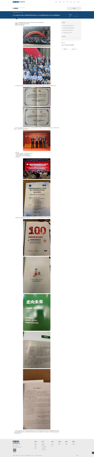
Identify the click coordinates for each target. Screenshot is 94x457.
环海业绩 (59, 441)
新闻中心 (19, 12)
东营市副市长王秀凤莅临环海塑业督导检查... (68, 25)
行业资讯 (74, 8)
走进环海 (36, 441)
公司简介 (36, 443)
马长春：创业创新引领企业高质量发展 (68, 30)
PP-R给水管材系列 (44, 449)
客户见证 (59, 444)
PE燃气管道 (43, 444)
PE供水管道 (43, 443)
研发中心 (52, 444)
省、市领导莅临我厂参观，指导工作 (67, 32)
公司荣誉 (36, 444)
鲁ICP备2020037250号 (23, 455)
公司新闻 (22, 12)
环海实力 (52, 441)
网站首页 (16, 12)
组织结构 (36, 448)
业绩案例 (59, 443)
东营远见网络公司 (40, 455)
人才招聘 (73, 444)
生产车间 (52, 443)
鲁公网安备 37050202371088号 (30, 455)
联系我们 (73, 441)
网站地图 (77, 455)
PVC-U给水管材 (43, 448)
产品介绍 (43, 441)
